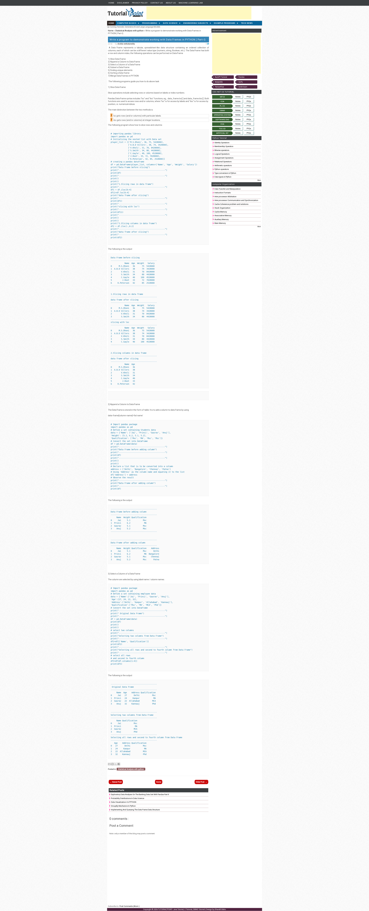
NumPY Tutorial (221, 77)
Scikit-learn (242, 87)
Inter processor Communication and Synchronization (236, 200)
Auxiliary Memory (221, 219)
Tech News (247, 23)
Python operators (221, 169)
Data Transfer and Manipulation (227, 189)
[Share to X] (115, 764)
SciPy (240, 82)
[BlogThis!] (112, 764)
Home (111, 3)
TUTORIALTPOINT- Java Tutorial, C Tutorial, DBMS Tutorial (181, 909)
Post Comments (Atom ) (129, 906)
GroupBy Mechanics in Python (123, 806)
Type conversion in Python (225, 173)
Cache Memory (220, 212)
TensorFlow (219, 87)
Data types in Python (222, 177)
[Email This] (109, 764)
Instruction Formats (222, 193)
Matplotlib (219, 82)
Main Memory (220, 223)
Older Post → (201, 782)
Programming (149, 23)
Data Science (170, 23)
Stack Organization (222, 208)
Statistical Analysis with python (129, 30)
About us (171, 3)
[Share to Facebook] (118, 764)
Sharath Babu (220, 909)
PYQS (249, 97)
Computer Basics (126, 23)
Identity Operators (221, 143)
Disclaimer (123, 3)
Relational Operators (222, 162)
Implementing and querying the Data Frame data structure (135, 810)
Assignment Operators (223, 158)
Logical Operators (221, 154)
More (259, 180)
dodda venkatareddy (126, 44)
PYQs (249, 101)
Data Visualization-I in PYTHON (123, 802)
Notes (237, 97)
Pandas (241, 77)
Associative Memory (222, 215)
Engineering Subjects (195, 23)
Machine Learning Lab (191, 3)
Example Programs (224, 23)
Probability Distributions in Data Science (127, 798)
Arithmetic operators (223, 165)
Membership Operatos (223, 146)
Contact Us (156, 3)
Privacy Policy (140, 3)
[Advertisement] (198, 12)
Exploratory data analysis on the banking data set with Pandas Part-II (140, 794)
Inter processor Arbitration (225, 196)
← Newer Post (116, 782)
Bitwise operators (221, 150)
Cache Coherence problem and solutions (231, 204)
